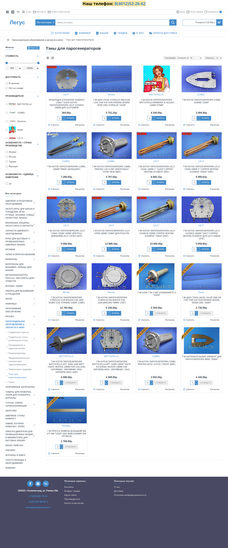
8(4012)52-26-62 (130, 3)
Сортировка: (170, 58)
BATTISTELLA (156, 94)
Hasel (201, 292)
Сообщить (160, 313)
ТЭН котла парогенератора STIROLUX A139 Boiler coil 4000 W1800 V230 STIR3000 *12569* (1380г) (67, 300)
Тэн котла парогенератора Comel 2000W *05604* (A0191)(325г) (66, 167)
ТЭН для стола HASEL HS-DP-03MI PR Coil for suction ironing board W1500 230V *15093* (201, 300)
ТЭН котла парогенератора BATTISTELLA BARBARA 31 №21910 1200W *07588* (156, 102)
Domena (66, 425)
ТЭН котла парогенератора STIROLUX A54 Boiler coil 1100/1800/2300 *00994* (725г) (111, 300)
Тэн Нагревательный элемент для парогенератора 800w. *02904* (201, 357)
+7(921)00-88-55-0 (38, 502)
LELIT (66, 94)
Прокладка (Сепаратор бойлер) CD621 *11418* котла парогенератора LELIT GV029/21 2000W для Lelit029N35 (66, 104)
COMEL (201, 94)
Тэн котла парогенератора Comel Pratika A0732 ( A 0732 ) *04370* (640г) (156, 362)
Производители (14, 96)
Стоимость (11, 56)
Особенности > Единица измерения (19, 176)
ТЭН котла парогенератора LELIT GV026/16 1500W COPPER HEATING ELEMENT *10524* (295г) (156, 233)
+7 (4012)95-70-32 (38, 496)
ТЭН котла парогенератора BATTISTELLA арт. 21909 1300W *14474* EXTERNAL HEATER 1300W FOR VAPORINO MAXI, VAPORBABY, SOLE (111, 365)
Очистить (34, 48)
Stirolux (111, 94)
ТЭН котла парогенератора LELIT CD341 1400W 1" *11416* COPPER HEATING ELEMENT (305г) (156, 169)
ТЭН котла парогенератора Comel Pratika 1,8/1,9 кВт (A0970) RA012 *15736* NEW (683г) (111, 169)
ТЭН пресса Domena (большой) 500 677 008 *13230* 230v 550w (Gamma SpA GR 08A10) (66, 433)
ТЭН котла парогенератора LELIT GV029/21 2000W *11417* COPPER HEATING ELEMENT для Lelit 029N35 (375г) (201, 235)
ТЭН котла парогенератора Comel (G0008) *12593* (201, 101)
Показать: (210, 58)
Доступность (13, 77)
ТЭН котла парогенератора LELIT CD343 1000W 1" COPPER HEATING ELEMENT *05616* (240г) (201, 169)
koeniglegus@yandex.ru (37, 507)
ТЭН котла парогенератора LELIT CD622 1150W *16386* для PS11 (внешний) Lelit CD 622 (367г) (66, 233)
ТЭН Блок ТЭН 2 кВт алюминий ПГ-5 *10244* (156, 293)
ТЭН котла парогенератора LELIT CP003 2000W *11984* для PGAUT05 (111, 232)
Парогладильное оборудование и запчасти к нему (37, 39)
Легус (17, 22)
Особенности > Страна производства (18, 144)
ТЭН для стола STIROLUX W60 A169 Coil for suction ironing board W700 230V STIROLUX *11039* (111, 102)
